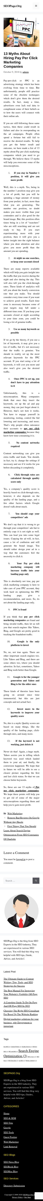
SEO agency (32, 1056)
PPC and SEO (13, 1051)
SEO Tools (9, 1132)
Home (6, 1113)
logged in (20, 859)
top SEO (22, 1060)
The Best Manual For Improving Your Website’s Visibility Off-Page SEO (20, 994)
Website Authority (31, 1060)
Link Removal (10, 1146)
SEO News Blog (11, 1161)
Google (7, 1127)
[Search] (36, 881)
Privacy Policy (17, 1197)
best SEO (7, 1046)
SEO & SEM (10, 1118)
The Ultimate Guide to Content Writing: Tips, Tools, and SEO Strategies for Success (19, 982)
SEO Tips (8, 1122)
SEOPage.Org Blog (30, 1194)
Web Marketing (15, 813)
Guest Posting (10, 1137)
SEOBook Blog (11, 1166)
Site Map (27, 1197)
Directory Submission (14, 1185)
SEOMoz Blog (11, 1171)
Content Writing (16, 1046)
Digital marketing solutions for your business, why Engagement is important (21, 1022)
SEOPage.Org (13, 6)
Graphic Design (27, 1046)
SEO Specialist (13, 1060)
